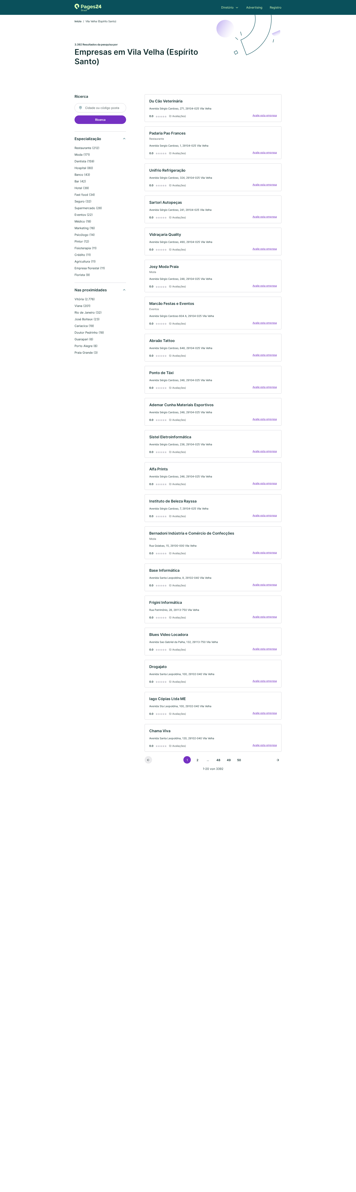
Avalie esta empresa (265, 115)
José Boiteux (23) (87, 319)
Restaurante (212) (87, 148)
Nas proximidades (91, 290)
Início (78, 21)
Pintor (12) (82, 241)
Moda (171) (82, 154)
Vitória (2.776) (85, 299)
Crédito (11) (83, 255)
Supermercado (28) (88, 208)
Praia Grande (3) (86, 352)
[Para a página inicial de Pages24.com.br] (88, 7)
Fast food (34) (85, 195)
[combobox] (100, 107)
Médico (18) (83, 221)
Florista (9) (82, 275)
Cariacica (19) (84, 326)
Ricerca (100, 120)
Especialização (88, 139)
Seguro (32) (83, 201)
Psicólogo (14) (85, 235)
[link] (213, 108)
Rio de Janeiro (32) (88, 312)
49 (229, 760)
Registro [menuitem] (275, 7)
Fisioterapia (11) (86, 248)
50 (239, 760)
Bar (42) (80, 181)
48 (218, 760)
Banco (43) (82, 174)
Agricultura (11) (85, 261)
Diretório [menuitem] (227, 7)
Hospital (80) (84, 168)
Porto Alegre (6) (86, 346)
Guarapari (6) (84, 339)
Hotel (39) (82, 188)
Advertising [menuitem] (254, 7)
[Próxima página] (277, 760)
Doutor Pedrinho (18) (89, 332)
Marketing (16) (85, 228)
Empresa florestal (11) (90, 268)
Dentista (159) (84, 161)
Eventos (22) (84, 215)
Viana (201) (82, 306)
